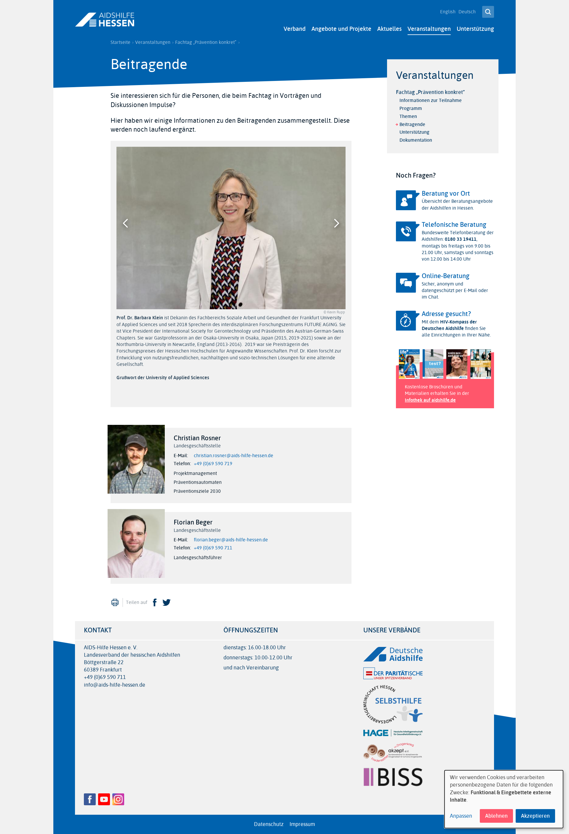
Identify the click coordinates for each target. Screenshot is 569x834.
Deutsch (467, 11)
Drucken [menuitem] (115, 602)
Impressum (302, 824)
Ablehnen (496, 816)
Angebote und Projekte (341, 29)
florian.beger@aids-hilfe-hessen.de (231, 539)
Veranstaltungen (429, 29)
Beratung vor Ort (446, 193)
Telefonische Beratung (454, 224)
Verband (295, 29)
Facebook (154, 602)
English (447, 11)
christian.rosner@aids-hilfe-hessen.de (233, 455)
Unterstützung (475, 29)
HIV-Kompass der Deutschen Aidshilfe (449, 325)
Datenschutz (269, 824)
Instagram (118, 799)
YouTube (104, 799)
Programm (410, 108)
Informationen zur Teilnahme (430, 100)
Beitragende (412, 124)
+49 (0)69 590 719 (213, 463)
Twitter (166, 602)
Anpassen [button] (461, 816)
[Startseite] (104, 19)
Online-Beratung (445, 276)
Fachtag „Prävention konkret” (205, 42)
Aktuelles (389, 29)
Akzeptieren (535, 816)
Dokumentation (415, 140)
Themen (408, 116)
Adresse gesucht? (446, 314)
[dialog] (504, 799)
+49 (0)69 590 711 (213, 547)
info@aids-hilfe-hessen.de (114, 685)
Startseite (120, 42)
